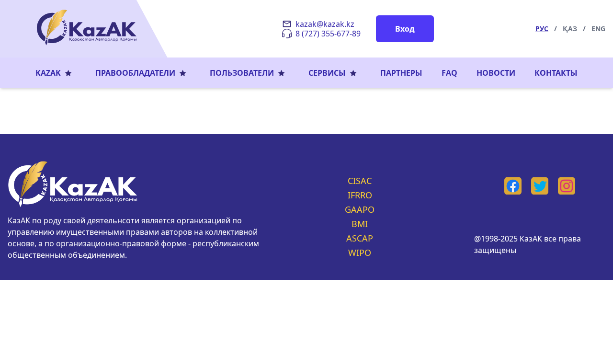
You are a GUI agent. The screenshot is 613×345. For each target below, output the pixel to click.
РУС (541, 28)
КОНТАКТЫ (556, 73)
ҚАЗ (570, 28)
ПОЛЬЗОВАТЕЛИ (242, 73)
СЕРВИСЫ (327, 73)
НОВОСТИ (496, 73)
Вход (405, 28)
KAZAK (48, 73)
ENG (598, 28)
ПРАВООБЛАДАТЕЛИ (135, 73)
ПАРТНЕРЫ (401, 73)
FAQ (449, 73)
